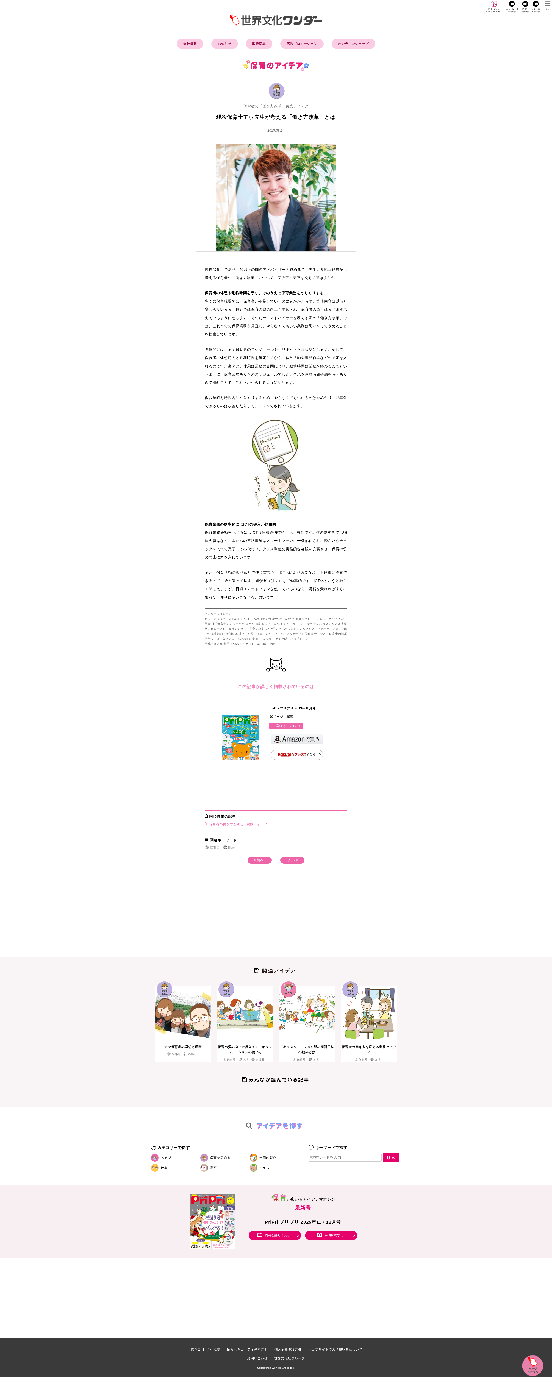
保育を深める (220, 1157)
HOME (195, 1349)
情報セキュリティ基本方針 (247, 1349)
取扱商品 (259, 43)
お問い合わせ (257, 1358)
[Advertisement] (239, 917)
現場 (231, 847)
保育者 (215, 847)
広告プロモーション (302, 43)
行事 (164, 1168)
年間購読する (334, 1235)
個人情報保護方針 (288, 1349)
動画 (213, 1168)
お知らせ (224, 43)
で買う (311, 754)
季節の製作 (267, 1157)
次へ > (293, 860)
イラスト (266, 1168)
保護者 (191, 1054)
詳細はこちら (286, 726)
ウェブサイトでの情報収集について (335, 1349)
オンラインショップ (353, 43)
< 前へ (259, 860)
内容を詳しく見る (277, 1235)
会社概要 (190, 43)
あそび (166, 1157)
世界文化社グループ (289, 1358)
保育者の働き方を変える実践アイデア (237, 824)
